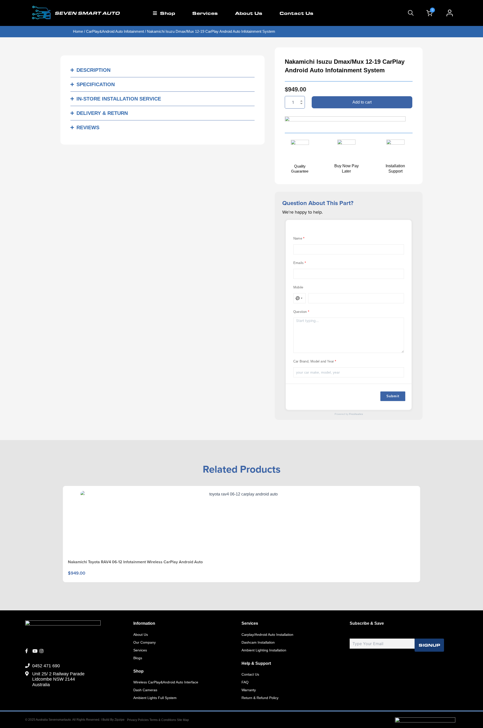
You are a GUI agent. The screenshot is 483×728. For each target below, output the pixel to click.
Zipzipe (119, 719)
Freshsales (356, 414)
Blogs (137, 658)
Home (78, 31)
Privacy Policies (138, 720)
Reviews (87, 127)
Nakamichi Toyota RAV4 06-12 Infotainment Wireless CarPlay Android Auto (135, 562)
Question (300, 312)
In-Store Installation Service (118, 99)
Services (205, 13)
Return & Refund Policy (260, 698)
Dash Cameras (145, 690)
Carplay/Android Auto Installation (267, 635)
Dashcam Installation (258, 642)
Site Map (183, 720)
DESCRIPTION (93, 70)
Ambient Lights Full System (155, 698)
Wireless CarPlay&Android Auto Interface (165, 682)
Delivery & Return (102, 113)
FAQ (245, 682)
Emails (298, 263)
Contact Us (296, 13)
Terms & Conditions (163, 720)
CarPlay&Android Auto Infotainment (115, 31)
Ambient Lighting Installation (264, 650)
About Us (248, 13)
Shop (167, 13)
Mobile (298, 287)
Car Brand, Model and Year (313, 361)
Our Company (144, 642)
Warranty (249, 690)
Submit (392, 396)
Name (297, 238)
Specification (95, 84)
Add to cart (362, 102)
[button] (162, 70)
